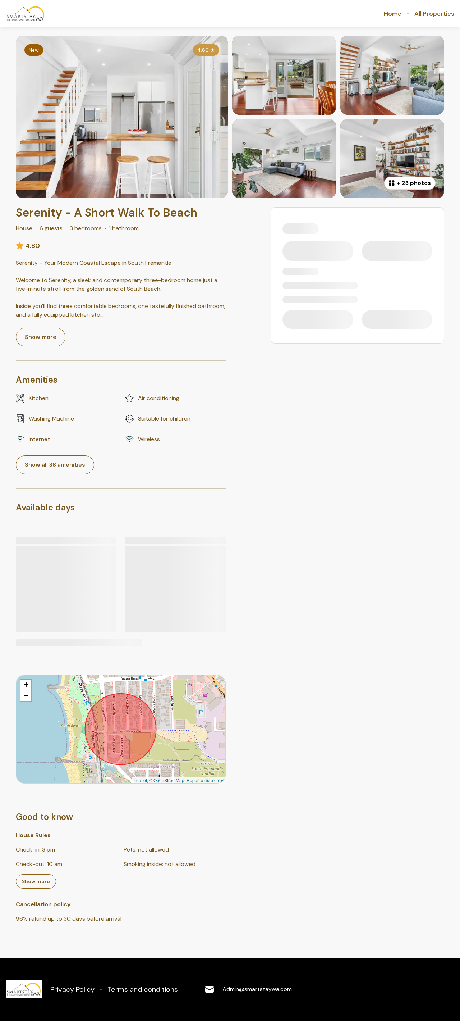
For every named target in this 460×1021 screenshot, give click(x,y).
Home (392, 13)
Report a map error (205, 780)
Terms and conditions (142, 989)
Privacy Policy (72, 989)
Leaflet (140, 780)
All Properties (434, 13)
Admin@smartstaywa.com (257, 989)
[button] (25, 685)
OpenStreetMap (168, 780)
